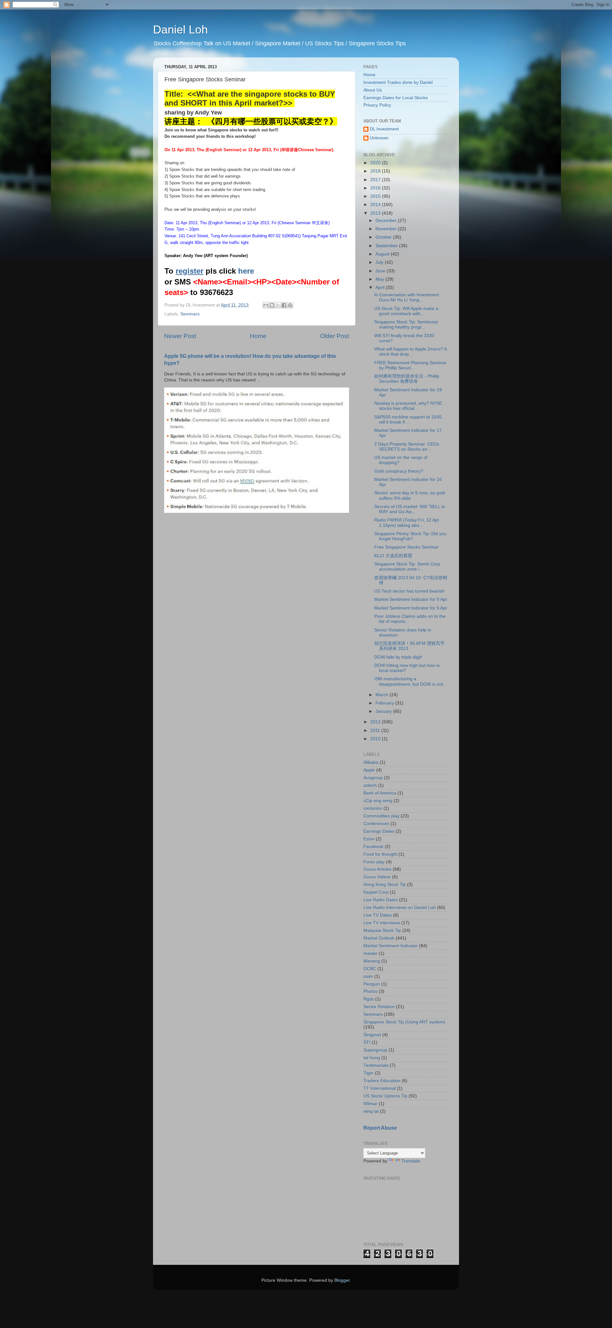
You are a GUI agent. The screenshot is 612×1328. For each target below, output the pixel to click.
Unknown (379, 138)
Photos (370, 991)
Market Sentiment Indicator (390, 945)
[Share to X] (278, 305)
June (381, 271)
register (189, 271)
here (246, 271)
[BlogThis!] (272, 305)
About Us (372, 90)
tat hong (371, 1057)
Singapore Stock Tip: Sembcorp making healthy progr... (406, 324)
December (386, 220)
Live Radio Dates (380, 899)
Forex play (374, 862)
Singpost (372, 1034)
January (384, 711)
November (386, 228)
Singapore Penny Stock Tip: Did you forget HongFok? (410, 536)
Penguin (371, 984)
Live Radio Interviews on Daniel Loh (399, 907)
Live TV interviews (381, 922)
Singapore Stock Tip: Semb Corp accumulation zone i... (407, 567)
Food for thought (380, 854)
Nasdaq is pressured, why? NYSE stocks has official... (408, 406)
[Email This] (266, 305)
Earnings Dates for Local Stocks (395, 97)
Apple (369, 770)
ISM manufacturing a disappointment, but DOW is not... (410, 681)
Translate (410, 1161)
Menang (371, 961)
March (382, 694)
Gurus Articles (377, 869)
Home (258, 336)
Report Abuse (380, 1128)
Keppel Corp (376, 892)
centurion (372, 808)
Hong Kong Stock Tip (384, 884)
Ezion (369, 839)
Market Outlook (378, 938)
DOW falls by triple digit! (398, 657)
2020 (376, 162)
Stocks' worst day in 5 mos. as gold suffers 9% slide (409, 495)
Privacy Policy (377, 105)
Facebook (373, 846)
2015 (376, 196)
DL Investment (384, 129)
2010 (376, 738)
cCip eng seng (377, 800)
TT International (379, 1088)
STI (366, 1042)
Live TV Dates (377, 915)
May (380, 279)
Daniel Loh (180, 29)
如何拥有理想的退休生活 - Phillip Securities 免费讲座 (406, 379)
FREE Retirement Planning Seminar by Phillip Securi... (410, 365)
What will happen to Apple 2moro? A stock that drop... (410, 352)
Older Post (334, 336)
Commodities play (381, 816)
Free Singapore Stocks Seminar (406, 547)
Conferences (376, 823)
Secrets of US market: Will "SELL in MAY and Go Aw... (409, 509)
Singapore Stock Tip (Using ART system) (404, 1022)
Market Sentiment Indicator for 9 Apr (410, 599)
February (385, 703)
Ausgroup (373, 777)
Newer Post (180, 336)
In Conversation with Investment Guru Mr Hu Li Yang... (406, 297)
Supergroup (375, 1050)
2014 (376, 204)
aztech (370, 785)
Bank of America (379, 793)
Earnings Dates (378, 831)
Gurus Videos (377, 876)
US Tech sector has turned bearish (409, 591)
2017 (376, 179)
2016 (376, 188)
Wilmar (370, 1103)
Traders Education (381, 1080)
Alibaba (370, 762)
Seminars (190, 314)
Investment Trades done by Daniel (398, 82)
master (370, 953)
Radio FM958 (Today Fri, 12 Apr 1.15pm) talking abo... (406, 523)
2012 (376, 721)
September (387, 245)
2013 (376, 213)
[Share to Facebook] (284, 305)
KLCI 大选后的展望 (393, 555)
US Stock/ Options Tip (385, 1096)
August (383, 254)
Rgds (368, 999)
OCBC (369, 968)
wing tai (371, 1111)
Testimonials (376, 1065)
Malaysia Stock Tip (382, 930)
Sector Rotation (379, 1006)
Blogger (342, 1280)
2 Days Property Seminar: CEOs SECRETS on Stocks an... (406, 447)
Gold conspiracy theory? (398, 471)
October (384, 237)
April (380, 287)
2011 (375, 730)
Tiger (368, 1073)
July (380, 262)
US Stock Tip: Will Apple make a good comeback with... (406, 311)
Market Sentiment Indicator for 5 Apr (410, 608)
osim (368, 976)
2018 (376, 171)
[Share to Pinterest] (290, 305)
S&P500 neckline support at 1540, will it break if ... (408, 419)
